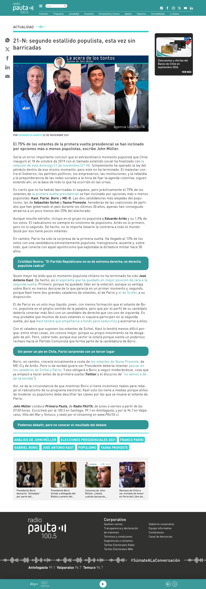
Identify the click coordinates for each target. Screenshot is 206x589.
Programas (58, 13)
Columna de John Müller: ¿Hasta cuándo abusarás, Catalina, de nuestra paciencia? (97, 493)
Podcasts (43, 13)
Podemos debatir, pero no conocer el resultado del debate (62, 425)
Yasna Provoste (114, 447)
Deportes (141, 13)
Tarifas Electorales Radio (119, 544)
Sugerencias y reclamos (118, 540)
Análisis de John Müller (35, 440)
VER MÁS (186, 71)
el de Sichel (127, 292)
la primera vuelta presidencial (55, 194)
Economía (88, 13)
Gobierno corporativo (161, 524)
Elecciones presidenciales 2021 (88, 440)
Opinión (128, 13)
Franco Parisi (132, 440)
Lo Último (174, 13)
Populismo (87, 447)
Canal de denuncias (160, 536)
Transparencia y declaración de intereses (121, 530)
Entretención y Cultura (109, 13)
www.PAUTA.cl (107, 414)
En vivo (44, 582)
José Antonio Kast (58, 447)
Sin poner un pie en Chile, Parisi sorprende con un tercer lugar (66, 351)
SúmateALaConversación (155, 560)
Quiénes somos (113, 524)
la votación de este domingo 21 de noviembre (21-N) (78, 163)
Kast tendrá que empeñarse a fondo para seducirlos (76, 321)
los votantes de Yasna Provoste (115, 361)
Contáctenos (156, 532)
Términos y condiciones (118, 536)
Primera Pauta (56, 406)
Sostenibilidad (158, 13)
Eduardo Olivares (29, 134)
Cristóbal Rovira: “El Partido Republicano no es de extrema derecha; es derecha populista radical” (79, 263)
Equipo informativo (160, 528)
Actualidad (74, 13)
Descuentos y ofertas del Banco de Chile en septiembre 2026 (173, 64)
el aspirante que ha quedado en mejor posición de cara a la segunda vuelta (80, 282)
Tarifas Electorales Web (118, 549)
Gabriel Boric (26, 447)
